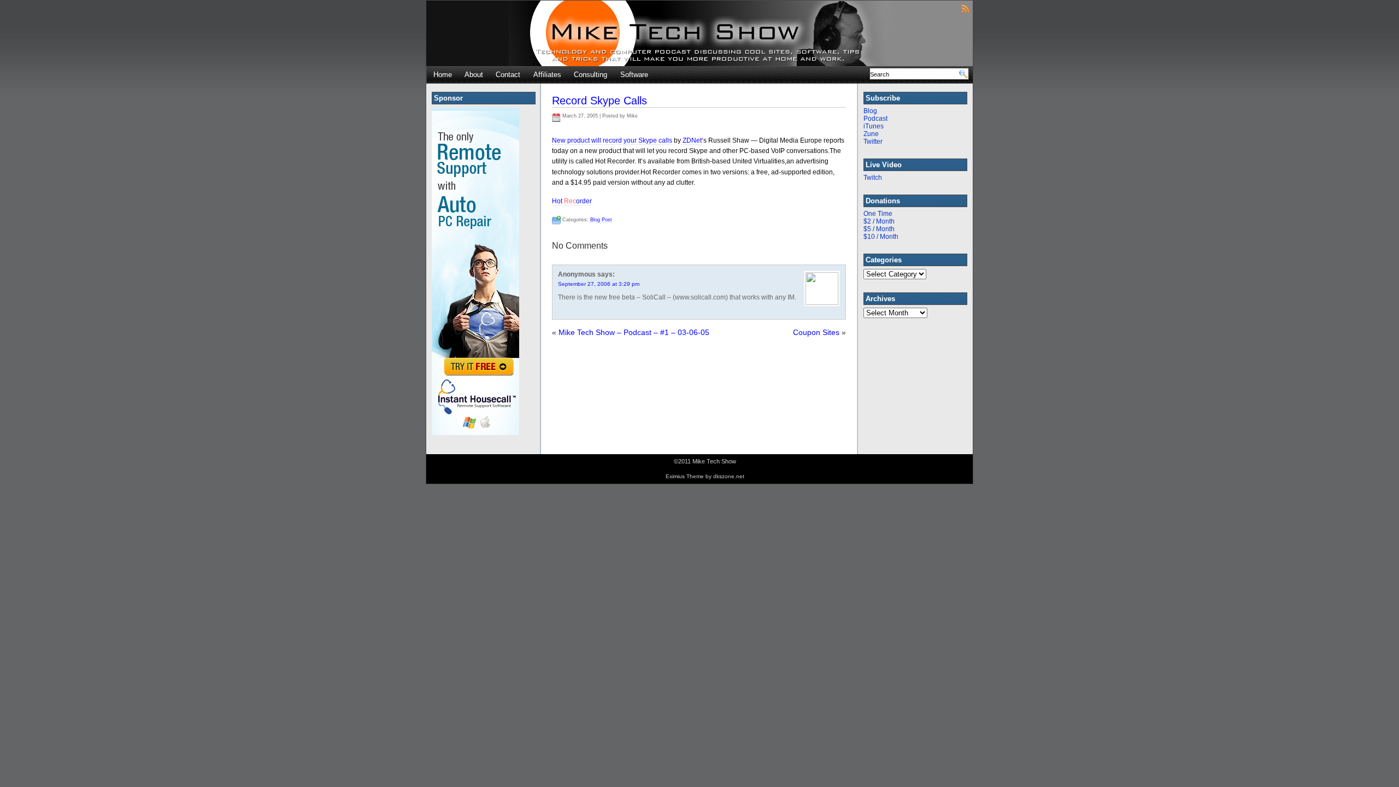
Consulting (590, 75)
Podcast (875, 118)
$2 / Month (879, 221)
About (474, 75)
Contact (508, 75)
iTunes (873, 126)
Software (634, 75)
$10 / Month (880, 236)
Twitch (872, 177)
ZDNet (692, 140)
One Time (877, 214)
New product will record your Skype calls (612, 140)
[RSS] (965, 8)
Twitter (873, 141)
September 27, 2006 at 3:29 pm (598, 284)
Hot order (572, 201)
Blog (870, 111)
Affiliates (547, 75)
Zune (871, 134)
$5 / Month (879, 229)
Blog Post (601, 219)
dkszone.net (728, 476)
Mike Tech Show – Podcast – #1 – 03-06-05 (634, 332)
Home (442, 75)
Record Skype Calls (599, 101)
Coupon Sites (816, 332)
